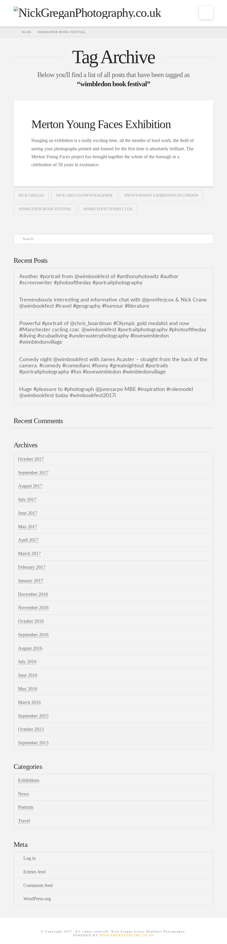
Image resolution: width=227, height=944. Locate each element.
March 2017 (29, 553)
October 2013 (31, 729)
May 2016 (27, 688)
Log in (29, 858)
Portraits (25, 807)
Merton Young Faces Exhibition (101, 124)
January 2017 (30, 580)
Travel (24, 820)
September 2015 (33, 715)
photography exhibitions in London (161, 195)
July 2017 (27, 499)
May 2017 (27, 526)
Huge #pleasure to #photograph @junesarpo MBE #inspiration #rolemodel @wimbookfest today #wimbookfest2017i (106, 392)
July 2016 (27, 661)
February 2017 (32, 567)
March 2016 (29, 702)
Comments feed (38, 885)
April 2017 (28, 539)
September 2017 (33, 472)
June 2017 (27, 513)
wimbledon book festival (45, 209)
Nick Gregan (31, 195)
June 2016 (27, 675)
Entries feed (34, 871)
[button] (206, 12)
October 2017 (31, 459)
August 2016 (30, 648)
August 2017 (30, 485)
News (23, 793)
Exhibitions (28, 780)
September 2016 (33, 634)
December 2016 (33, 594)
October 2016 (31, 621)
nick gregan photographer (84, 195)
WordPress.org (37, 898)
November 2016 (33, 607)
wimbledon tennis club (107, 209)
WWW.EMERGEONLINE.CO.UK (127, 935)
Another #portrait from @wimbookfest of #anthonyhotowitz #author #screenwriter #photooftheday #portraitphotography (99, 279)
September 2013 (33, 742)
